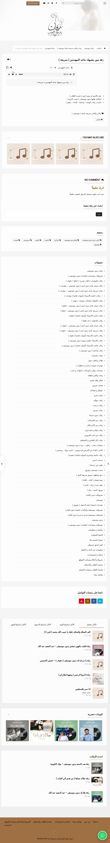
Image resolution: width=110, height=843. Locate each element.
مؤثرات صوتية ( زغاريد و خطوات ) (89, 365)
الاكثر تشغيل (91, 624)
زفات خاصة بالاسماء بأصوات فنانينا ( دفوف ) (85, 336)
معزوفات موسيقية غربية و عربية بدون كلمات (85, 515)
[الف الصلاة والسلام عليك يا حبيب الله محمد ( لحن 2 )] (98, 636)
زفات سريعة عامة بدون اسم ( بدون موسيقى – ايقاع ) (82, 311)
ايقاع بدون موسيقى (70, 240)
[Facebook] (56, 3)
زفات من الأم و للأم (95, 425)
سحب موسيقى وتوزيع (94, 470)
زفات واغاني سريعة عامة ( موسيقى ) (86, 113)
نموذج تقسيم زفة (96, 540)
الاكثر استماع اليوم (67, 624)
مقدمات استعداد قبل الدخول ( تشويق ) (87, 505)
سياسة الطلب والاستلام (93, 565)
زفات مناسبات (97, 355)
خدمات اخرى (97, 460)
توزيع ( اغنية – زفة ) (95, 490)
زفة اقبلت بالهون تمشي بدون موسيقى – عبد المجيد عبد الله (64, 646)
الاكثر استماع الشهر (18, 624)
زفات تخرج (98, 395)
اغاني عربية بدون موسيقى (91, 240)
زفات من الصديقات (95, 420)
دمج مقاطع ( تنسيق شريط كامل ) (89, 475)
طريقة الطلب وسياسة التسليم (91, 570)
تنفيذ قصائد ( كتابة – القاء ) (92, 480)
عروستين (26, 240)
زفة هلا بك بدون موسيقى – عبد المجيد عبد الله (69, 792)
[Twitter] (52, 3)
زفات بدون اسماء (96, 415)
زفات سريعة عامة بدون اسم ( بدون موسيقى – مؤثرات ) (80, 291)
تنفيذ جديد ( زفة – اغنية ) (93, 485)
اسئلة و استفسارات (95, 555)
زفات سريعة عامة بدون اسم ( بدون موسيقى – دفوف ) (81, 331)
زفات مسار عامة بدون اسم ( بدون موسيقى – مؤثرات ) (81, 286)
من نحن (87, 822)
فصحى (16, 240)
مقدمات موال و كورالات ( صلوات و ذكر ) (87, 370)
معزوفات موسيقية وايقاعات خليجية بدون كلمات (84, 510)
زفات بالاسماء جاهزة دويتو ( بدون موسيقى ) (85, 341)
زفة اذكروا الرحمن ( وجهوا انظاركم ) (74, 675)
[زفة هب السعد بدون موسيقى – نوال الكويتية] (97, 768)
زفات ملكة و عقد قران (94, 430)
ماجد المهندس (63, 68)
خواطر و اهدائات (96, 390)
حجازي (56, 240)
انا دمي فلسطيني (82, 689)
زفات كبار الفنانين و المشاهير (91, 440)
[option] (18, 154)
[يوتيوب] (44, 3)
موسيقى (97, 245)
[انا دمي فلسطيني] (98, 693)
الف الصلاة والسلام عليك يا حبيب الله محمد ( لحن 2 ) (67, 632)
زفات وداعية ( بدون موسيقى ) (91, 350)
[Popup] (7, 67)
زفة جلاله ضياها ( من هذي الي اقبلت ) (72, 778)
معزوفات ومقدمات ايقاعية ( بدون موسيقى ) (85, 276)
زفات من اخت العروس (94, 435)
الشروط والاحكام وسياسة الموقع (18, 822)
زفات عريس (98, 410)
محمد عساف (86, 693)
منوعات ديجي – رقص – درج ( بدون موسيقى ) (85, 445)
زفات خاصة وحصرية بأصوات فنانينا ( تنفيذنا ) (85, 455)
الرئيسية (8, 825)
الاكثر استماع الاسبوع (43, 624)
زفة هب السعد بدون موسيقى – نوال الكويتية (69, 764)
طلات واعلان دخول (95, 360)
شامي (37, 240)
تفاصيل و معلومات (95, 530)
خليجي (98, 119)
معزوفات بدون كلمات (94, 495)
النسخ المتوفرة (97, 535)
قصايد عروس (97, 385)
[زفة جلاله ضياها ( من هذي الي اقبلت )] (97, 782)
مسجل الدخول (86, 194)
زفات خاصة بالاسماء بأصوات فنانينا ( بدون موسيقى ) (82, 345)
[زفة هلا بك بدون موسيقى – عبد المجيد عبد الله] (97, 797)
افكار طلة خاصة (96, 380)
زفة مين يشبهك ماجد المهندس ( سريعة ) (53, 82)
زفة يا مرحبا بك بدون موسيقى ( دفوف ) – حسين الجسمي (65, 660)
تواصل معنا (98, 575)
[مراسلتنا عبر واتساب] (102, 835)
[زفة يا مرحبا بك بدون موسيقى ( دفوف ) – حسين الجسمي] (98, 664)
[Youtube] (81, 601)
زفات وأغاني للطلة (95, 375)
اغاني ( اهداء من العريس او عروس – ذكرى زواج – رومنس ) (79, 450)
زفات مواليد (98, 400)
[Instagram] (48, 3)
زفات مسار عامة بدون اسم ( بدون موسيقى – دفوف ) (82, 326)
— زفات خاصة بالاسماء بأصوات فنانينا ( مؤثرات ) (83, 296)
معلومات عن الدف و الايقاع (92, 550)
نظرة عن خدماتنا (96, 465)
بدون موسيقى (97, 520)
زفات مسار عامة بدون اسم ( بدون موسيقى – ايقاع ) (82, 306)
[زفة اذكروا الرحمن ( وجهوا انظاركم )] (98, 679)
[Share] (11, 67)
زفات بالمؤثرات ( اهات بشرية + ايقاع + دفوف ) (84, 281)
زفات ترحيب (98, 405)
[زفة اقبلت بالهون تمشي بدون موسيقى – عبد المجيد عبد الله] (98, 650)
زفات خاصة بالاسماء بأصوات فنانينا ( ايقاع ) (86, 316)
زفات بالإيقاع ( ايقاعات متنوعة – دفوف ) (87, 301)
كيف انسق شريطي (95, 545)
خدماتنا (95, 822)
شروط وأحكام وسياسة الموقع (91, 560)
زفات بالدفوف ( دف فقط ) (92, 321)
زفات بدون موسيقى (95, 271)
